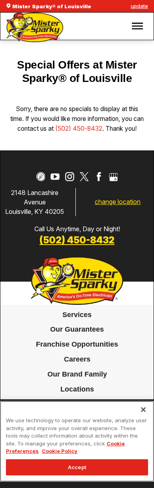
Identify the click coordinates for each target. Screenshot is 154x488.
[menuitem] (77, 315)
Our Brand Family (77, 374)
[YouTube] (55, 176)
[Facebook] (98, 176)
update (139, 6)
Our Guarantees (77, 330)
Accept (77, 467)
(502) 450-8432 (78, 128)
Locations (77, 389)
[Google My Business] (113, 176)
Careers (77, 359)
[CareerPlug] (40, 176)
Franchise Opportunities (77, 345)
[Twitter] (84, 176)
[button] (137, 26)
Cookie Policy (59, 451)
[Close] (143, 409)
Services (77, 315)
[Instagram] (69, 176)
